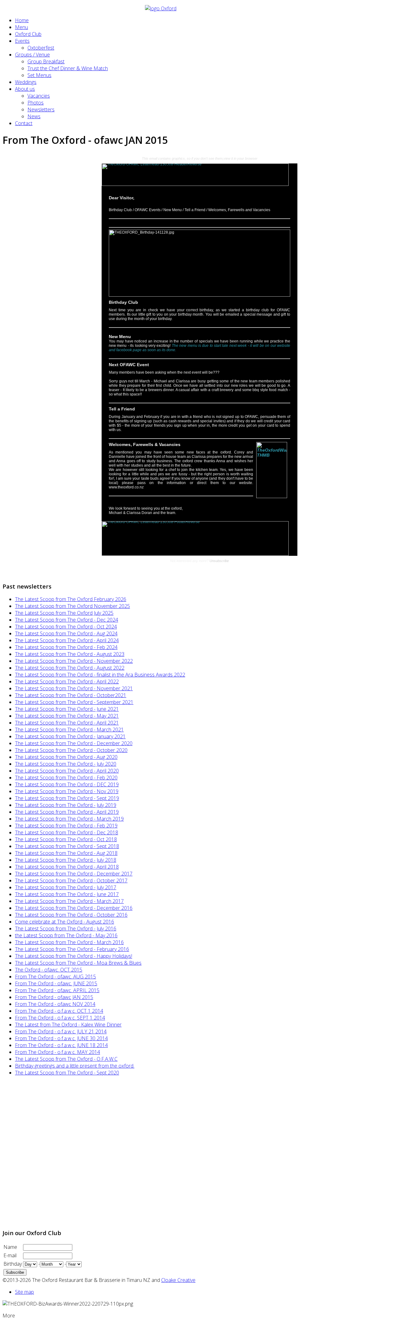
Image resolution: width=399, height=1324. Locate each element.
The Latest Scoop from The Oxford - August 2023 (69, 654)
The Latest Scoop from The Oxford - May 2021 (67, 715)
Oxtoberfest (40, 47)
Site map (24, 1291)
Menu (21, 27)
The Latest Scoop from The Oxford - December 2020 (73, 743)
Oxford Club (28, 34)
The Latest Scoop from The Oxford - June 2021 (67, 709)
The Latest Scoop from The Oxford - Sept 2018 (67, 846)
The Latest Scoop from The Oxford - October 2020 (71, 750)
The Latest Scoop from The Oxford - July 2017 (65, 887)
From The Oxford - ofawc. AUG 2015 (55, 976)
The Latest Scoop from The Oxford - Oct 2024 (66, 626)
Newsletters (41, 109)
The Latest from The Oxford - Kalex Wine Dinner (68, 1024)
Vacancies (38, 95)
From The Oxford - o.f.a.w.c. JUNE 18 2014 (61, 1045)
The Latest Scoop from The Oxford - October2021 (70, 695)
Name (10, 1247)
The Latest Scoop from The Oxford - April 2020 (67, 770)
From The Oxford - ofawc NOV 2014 (55, 1004)
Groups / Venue (32, 54)
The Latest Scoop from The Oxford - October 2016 (71, 914)
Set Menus (39, 75)
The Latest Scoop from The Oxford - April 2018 (67, 866)
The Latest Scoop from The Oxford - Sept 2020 (67, 1072)
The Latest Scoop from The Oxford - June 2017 (67, 894)
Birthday (12, 1263)
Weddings (25, 82)
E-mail (10, 1255)
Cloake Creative (178, 1280)
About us (25, 88)
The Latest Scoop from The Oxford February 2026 (70, 599)
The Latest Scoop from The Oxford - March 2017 (69, 901)
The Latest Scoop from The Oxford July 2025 (64, 612)
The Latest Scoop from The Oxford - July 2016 (65, 928)
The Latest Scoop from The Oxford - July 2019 (65, 805)
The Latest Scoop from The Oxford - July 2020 (65, 763)
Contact (23, 123)
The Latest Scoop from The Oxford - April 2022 (67, 681)
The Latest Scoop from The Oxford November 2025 (72, 606)
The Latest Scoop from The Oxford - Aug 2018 (66, 853)
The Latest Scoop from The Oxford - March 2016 (69, 942)
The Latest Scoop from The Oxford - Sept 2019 (67, 798)
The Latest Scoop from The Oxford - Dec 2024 (66, 619)
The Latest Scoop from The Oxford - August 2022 (69, 667)
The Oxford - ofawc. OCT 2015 (48, 969)
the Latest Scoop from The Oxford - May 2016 (66, 935)
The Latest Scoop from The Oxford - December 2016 (73, 907)
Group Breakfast (46, 61)
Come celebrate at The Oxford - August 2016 (64, 921)
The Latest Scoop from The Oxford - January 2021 (70, 736)
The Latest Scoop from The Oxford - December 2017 (73, 873)
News (34, 116)
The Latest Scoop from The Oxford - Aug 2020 (66, 757)
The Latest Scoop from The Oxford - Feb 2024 (66, 647)
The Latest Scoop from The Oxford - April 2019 (67, 811)
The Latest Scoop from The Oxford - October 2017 (71, 880)
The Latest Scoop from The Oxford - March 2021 (69, 729)
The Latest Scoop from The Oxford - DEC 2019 (67, 784)
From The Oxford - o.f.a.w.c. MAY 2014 (57, 1052)
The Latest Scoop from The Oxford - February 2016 (72, 949)
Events (22, 40)
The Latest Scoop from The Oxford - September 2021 (74, 702)
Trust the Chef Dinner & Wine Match (67, 68)
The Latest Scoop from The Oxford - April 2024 (67, 640)
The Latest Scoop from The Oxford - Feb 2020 (66, 777)
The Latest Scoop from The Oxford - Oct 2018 (66, 839)
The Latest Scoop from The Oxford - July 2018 (65, 859)
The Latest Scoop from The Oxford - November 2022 (74, 660)
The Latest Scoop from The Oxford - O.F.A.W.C (66, 1058)
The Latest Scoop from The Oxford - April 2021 (67, 722)
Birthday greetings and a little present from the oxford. (74, 1065)
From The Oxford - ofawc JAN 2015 (54, 997)
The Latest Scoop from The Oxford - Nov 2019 (66, 791)
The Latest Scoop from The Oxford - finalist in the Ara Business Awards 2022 (100, 674)
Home (22, 20)
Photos (35, 102)
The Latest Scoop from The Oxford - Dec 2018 (66, 832)
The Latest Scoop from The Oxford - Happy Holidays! (73, 956)
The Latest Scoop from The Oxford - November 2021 (74, 688)
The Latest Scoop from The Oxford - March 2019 (69, 818)
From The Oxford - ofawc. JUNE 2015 (56, 983)
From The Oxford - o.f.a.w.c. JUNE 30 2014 (61, 1038)
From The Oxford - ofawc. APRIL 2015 (57, 990)
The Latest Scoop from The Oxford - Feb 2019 (66, 825)
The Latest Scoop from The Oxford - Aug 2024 (66, 633)
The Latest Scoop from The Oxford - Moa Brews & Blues (78, 962)
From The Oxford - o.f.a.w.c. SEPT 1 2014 (60, 1017)
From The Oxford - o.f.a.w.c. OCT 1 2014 (59, 1010)
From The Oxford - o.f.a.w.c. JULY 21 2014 (61, 1031)
